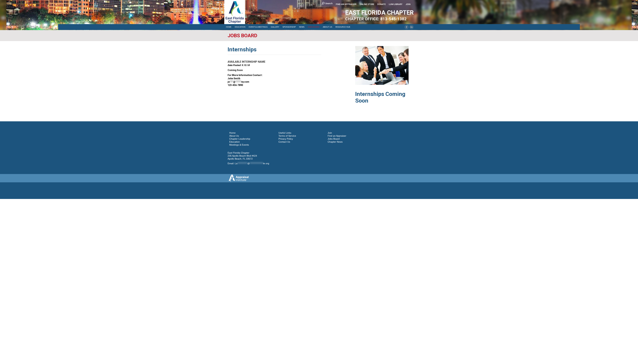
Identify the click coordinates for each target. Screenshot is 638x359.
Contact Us (284, 141)
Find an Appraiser (337, 135)
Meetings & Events (239, 144)
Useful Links (284, 132)
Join (330, 132)
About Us (234, 135)
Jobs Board (334, 138)
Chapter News (335, 141)
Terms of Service (287, 135)
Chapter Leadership (239, 138)
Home (232, 132)
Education (234, 141)
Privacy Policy (285, 138)
